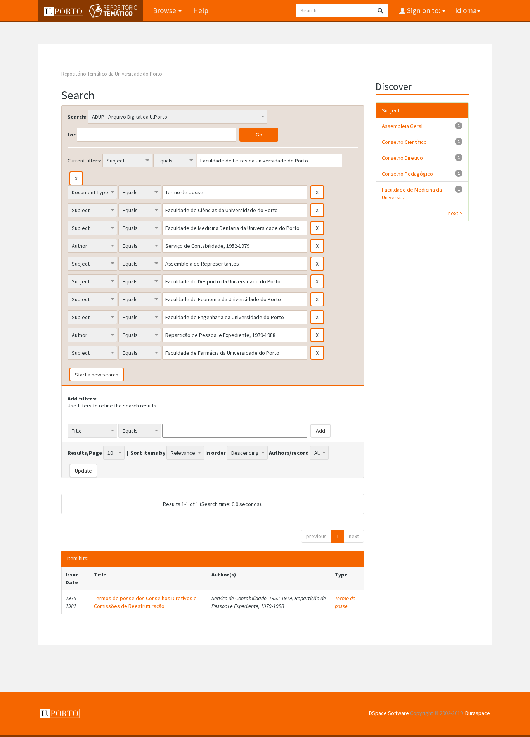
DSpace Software (389, 712)
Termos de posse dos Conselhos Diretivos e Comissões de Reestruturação (145, 602)
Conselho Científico (404, 141)
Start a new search (96, 374)
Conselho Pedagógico (407, 173)
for (72, 134)
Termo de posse (345, 602)
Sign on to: (423, 10)
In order (215, 452)
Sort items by (147, 452)
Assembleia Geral (402, 126)
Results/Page (85, 452)
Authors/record (289, 452)
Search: (77, 116)
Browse (165, 10)
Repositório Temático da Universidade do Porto (111, 74)
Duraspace (477, 712)
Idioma (465, 10)
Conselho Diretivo (402, 157)
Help (200, 10)
